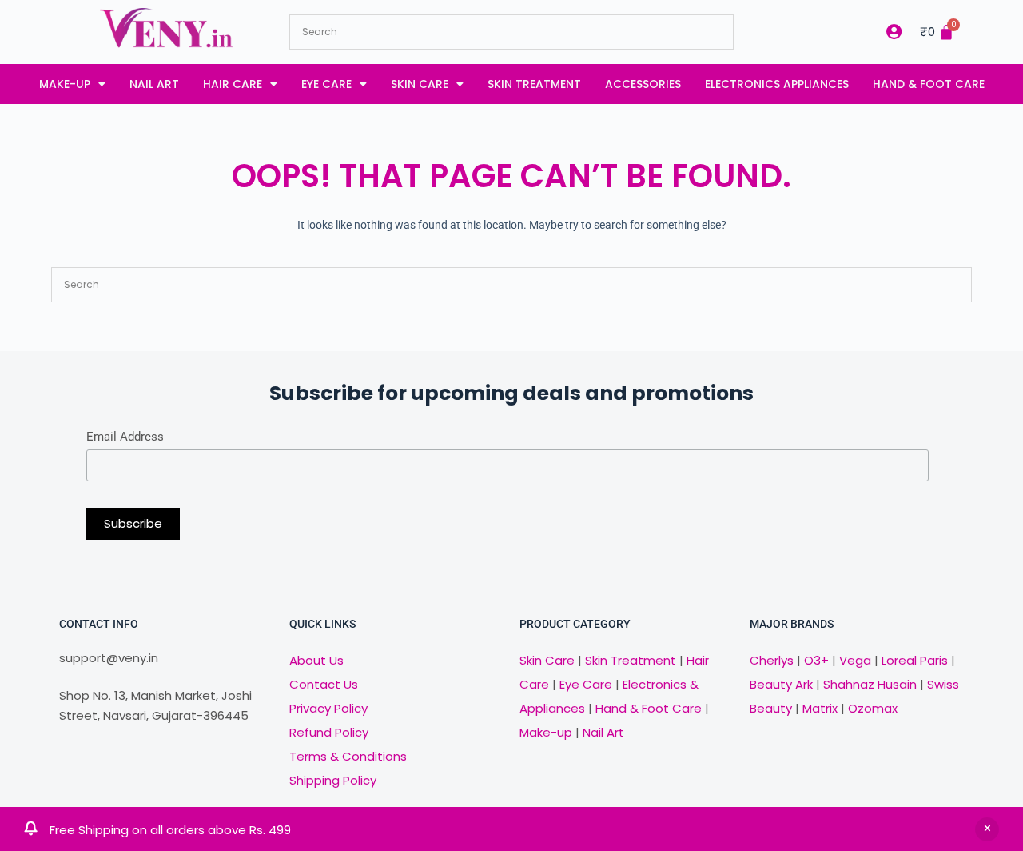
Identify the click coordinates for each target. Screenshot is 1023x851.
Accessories (643, 84)
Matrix (820, 708)
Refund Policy (328, 732)
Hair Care (232, 84)
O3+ (816, 660)
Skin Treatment (534, 84)
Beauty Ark (781, 684)
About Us (316, 660)
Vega (855, 660)
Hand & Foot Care (929, 84)
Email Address (125, 436)
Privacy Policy (328, 708)
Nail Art (154, 84)
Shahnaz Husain (870, 684)
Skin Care (419, 84)
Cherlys (772, 660)
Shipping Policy (332, 780)
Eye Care (326, 84)
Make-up (64, 84)
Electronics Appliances (777, 84)
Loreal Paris (915, 660)
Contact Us (323, 684)
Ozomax (873, 708)
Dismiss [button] (987, 829)
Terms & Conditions (348, 756)
